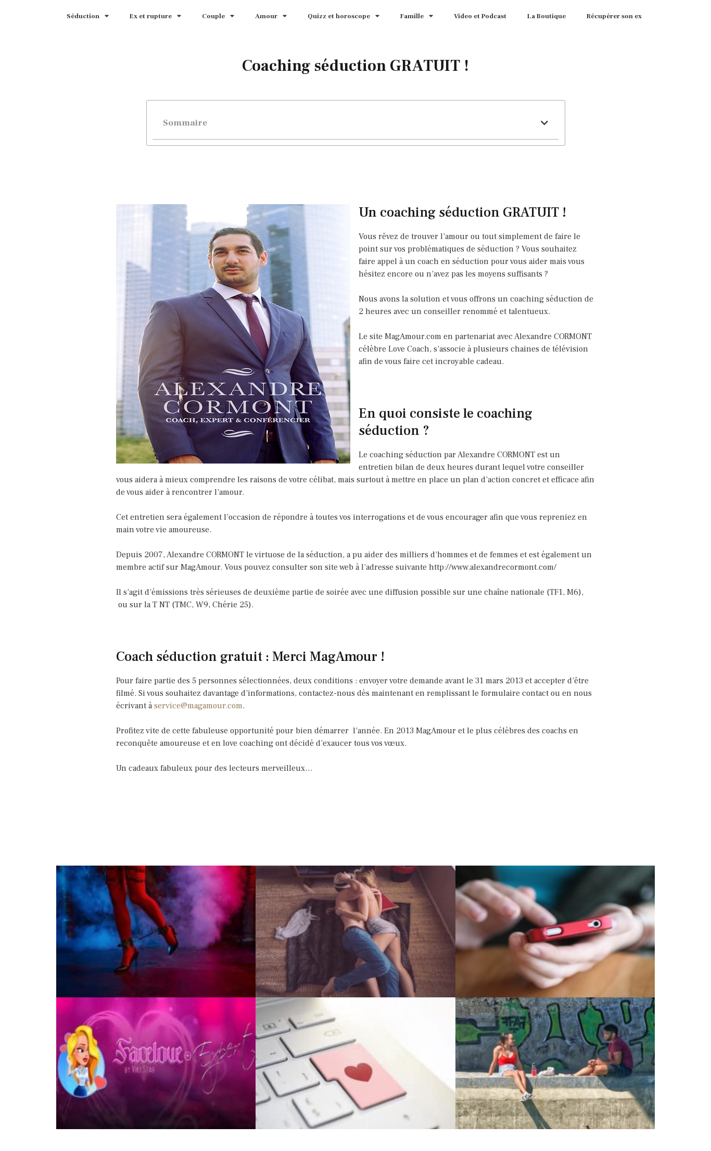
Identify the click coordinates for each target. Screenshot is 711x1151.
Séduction (83, 16)
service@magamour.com (198, 705)
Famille (412, 16)
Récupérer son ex (614, 16)
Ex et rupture (151, 16)
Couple (213, 16)
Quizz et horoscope (339, 16)
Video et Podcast (480, 16)
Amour (266, 16)
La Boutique (546, 16)
